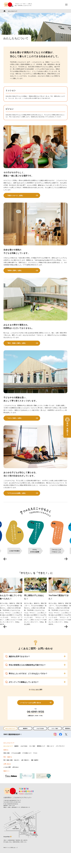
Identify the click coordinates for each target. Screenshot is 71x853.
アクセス (35, 753)
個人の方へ (17, 760)
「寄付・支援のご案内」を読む (16, 343)
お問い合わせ (15, 767)
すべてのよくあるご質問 (35, 689)
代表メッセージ (50, 746)
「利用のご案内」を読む (14, 270)
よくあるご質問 (7, 767)
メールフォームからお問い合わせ (30, 703)
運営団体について (41, 746)
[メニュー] (66, 5)
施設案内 (25, 728)
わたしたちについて (10, 728)
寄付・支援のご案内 (8, 760)
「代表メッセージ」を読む (14, 195)
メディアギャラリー (60, 746)
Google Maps (7, 836)
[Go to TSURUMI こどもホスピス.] (4, 11)
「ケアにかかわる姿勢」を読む (16, 493)
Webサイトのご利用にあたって (11, 847)
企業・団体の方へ (25, 760)
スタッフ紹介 (54, 728)
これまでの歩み (40, 728)
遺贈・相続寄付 (34, 760)
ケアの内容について (26, 753)
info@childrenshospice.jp (12, 803)
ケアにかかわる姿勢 (16, 753)
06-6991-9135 (35, 711)
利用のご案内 (7, 753)
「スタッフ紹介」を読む (14, 418)
